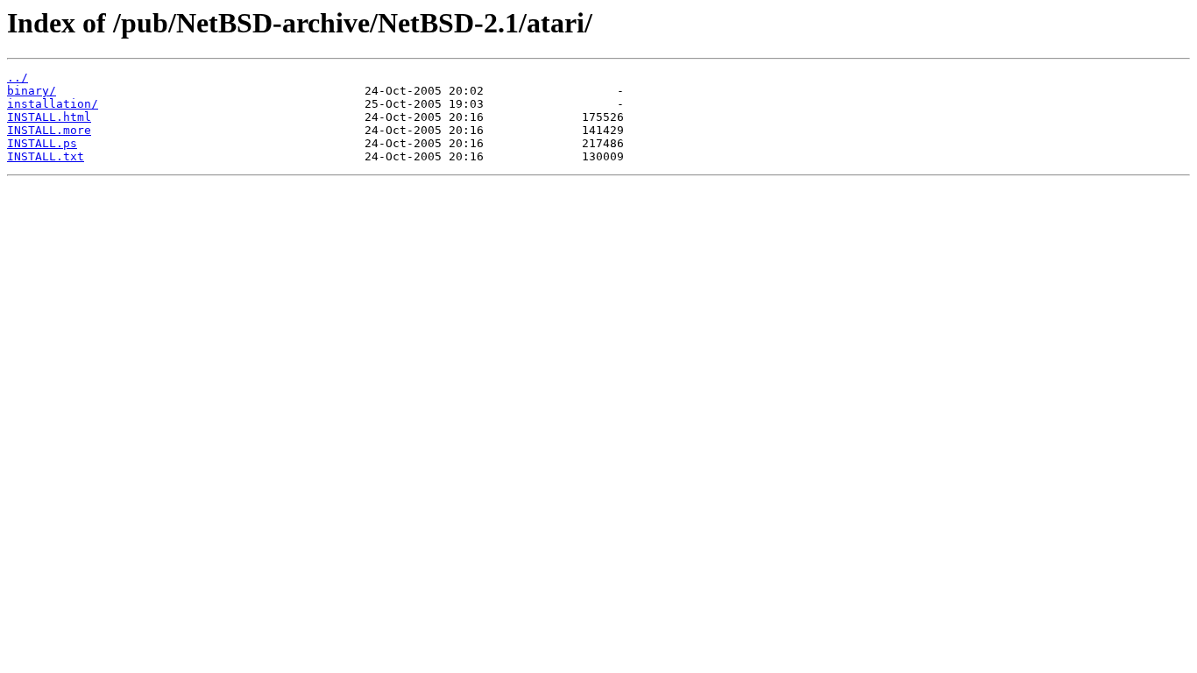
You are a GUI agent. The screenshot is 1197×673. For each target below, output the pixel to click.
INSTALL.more (49, 130)
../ (17, 77)
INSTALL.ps (42, 143)
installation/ (52, 103)
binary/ (31, 90)
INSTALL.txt (45, 156)
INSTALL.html (49, 117)
